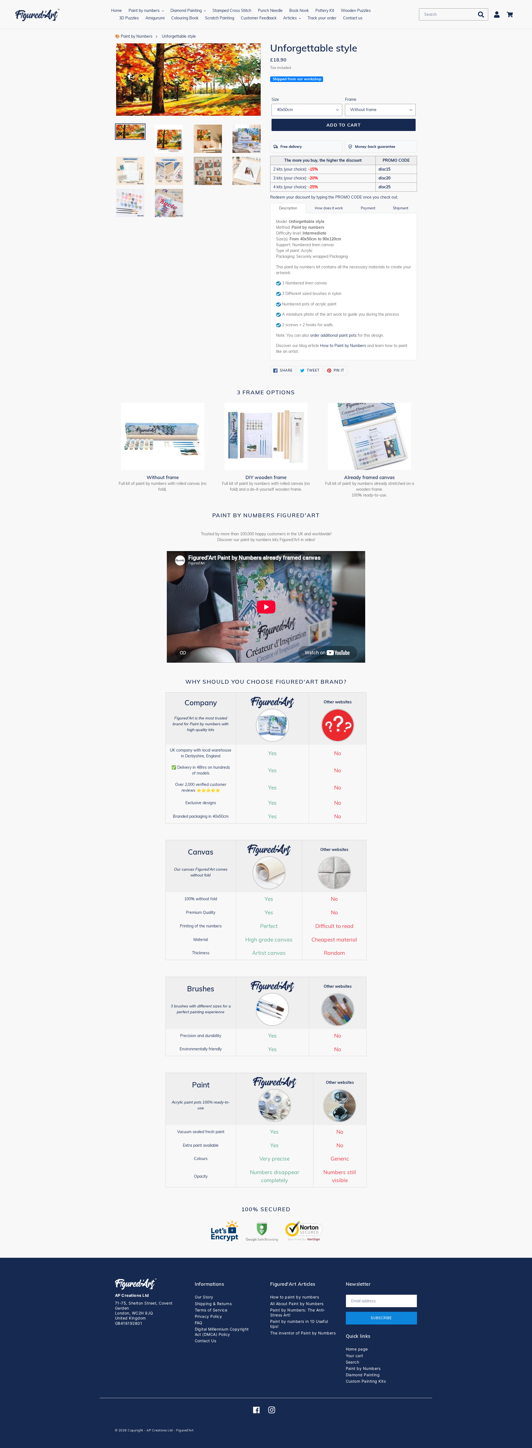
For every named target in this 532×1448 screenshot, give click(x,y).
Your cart (354, 1355)
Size (275, 99)
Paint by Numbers (363, 1368)
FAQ (199, 1322)
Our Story (204, 1297)
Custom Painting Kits (366, 1381)
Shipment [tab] (400, 208)
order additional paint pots (333, 335)
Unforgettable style (179, 36)
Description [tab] (288, 208)
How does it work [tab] (329, 208)
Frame (350, 99)
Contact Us (205, 1340)
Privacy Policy (208, 1316)
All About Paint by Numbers (296, 1303)
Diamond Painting (363, 1374)
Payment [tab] (368, 208)
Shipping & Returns (213, 1303)
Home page (357, 1349)
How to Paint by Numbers (343, 345)
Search (352, 1362)
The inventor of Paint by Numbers (303, 1333)
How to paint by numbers (294, 1297)
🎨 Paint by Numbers (133, 36)
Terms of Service (211, 1310)
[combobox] (453, 14)
